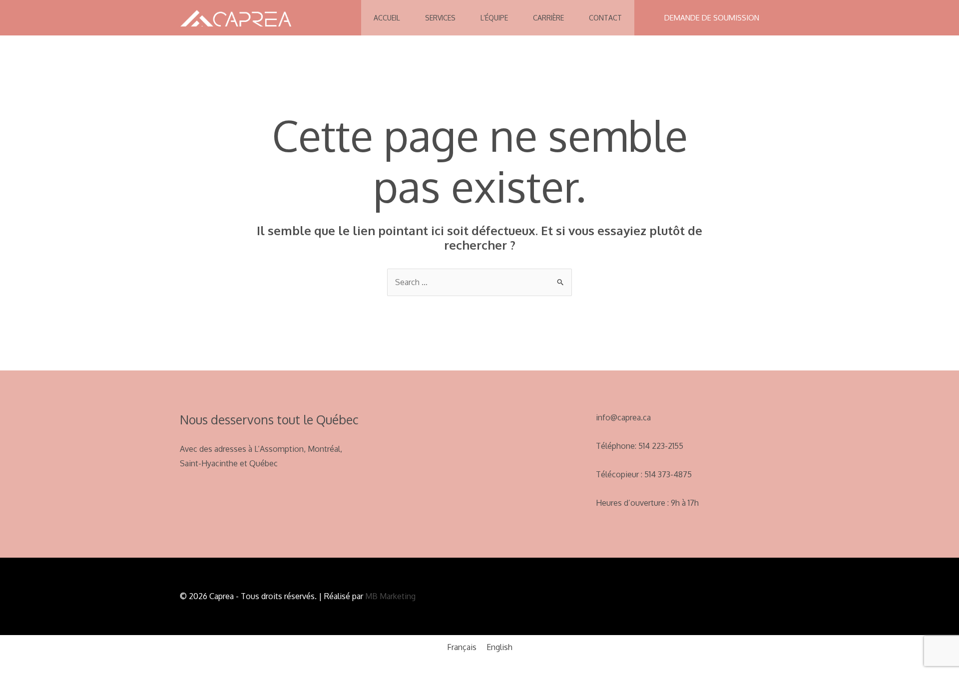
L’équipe (494, 17)
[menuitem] (461, 647)
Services (440, 17)
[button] (711, 17)
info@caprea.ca (623, 417)
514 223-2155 (660, 446)
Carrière (548, 17)
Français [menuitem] (462, 647)
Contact (605, 17)
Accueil (387, 17)
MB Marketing (389, 596)
